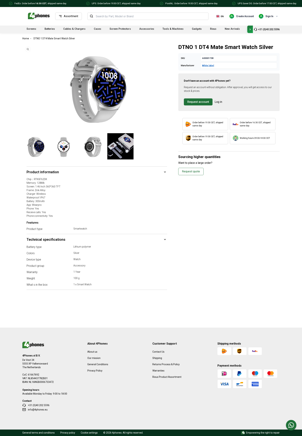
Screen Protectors (120, 28)
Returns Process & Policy (166, 364)
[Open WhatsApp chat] (291, 425)
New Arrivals (232, 28)
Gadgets (197, 28)
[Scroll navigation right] (250, 29)
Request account (198, 101)
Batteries (50, 28)
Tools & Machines (173, 28)
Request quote (191, 171)
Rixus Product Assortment (166, 377)
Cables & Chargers (74, 28)
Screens (31, 28)
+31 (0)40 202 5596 (269, 29)
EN (222, 16)
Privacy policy (67, 432)
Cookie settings (89, 432)
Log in (218, 101)
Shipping (157, 358)
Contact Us (158, 351)
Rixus (213, 28)
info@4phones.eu (38, 409)
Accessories (146, 28)
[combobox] (151, 16)
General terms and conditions (38, 432)
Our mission (93, 358)
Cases (97, 28)
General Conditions (97, 364)
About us (92, 351)
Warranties (158, 370)
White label (208, 65)
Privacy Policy (94, 370)
